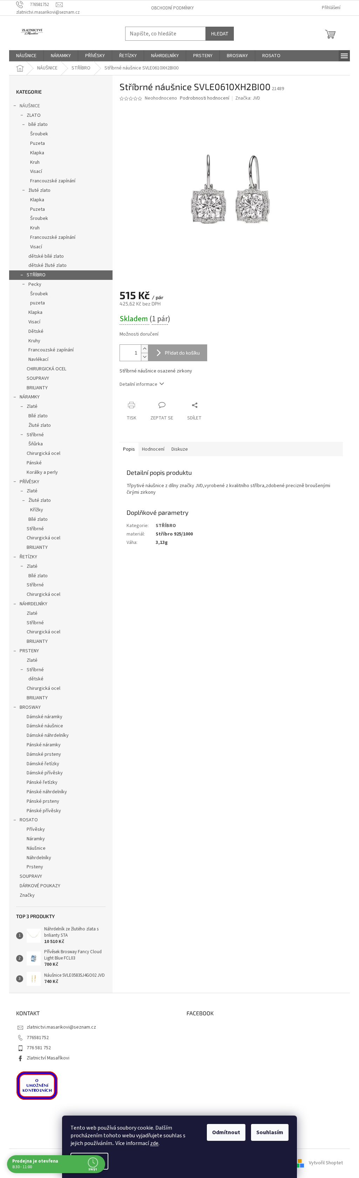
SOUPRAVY (38, 378)
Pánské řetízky (42, 782)
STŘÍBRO (36, 274)
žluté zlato (39, 190)
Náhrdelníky (39, 857)
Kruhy (34, 340)
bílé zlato (38, 124)
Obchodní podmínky (172, 8)
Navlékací (38, 359)
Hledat (219, 33)
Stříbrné (35, 434)
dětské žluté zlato (47, 265)
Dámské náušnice (45, 725)
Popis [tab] (129, 449)
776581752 (38, 1037)
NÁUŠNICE (30, 105)
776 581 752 (39, 1047)
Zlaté (32, 406)
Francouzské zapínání (52, 180)
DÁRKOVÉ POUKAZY (40, 885)
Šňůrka (35, 443)
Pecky (34, 284)
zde (154, 1143)
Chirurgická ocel (43, 453)
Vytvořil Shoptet (326, 1162)
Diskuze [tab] (179, 449)
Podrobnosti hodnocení (204, 98)
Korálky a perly (42, 472)
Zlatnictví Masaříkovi (48, 1058)
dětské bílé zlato (46, 256)
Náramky (36, 838)
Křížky (36, 509)
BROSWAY (30, 707)
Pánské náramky (44, 744)
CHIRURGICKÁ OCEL (46, 368)
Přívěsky (36, 829)
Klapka (37, 152)
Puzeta (37, 143)
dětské (35, 678)
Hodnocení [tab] (153, 449)
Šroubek (39, 133)
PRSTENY (29, 650)
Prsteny (35, 866)
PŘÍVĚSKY (29, 481)
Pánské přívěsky (44, 810)
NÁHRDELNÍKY (33, 603)
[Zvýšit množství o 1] (144, 349)
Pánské (34, 462)
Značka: (247, 98)
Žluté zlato (39, 425)
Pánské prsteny (43, 801)
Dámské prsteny (44, 754)
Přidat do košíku (182, 353)
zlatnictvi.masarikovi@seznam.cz (61, 1027)
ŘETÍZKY (28, 556)
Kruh (35, 162)
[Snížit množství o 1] (144, 357)
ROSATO (29, 819)
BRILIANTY (37, 387)
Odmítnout (226, 1132)
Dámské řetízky (43, 763)
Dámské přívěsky (45, 772)
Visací (36, 171)
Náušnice (36, 848)
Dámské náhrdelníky (48, 735)
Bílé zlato (38, 415)
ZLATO (34, 115)
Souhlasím (269, 1132)
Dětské (35, 331)
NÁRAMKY (30, 396)
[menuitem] (26, 55)
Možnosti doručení (139, 334)
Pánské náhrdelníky (47, 791)
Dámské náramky (44, 716)
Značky (27, 895)
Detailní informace (138, 384)
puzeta (37, 303)
